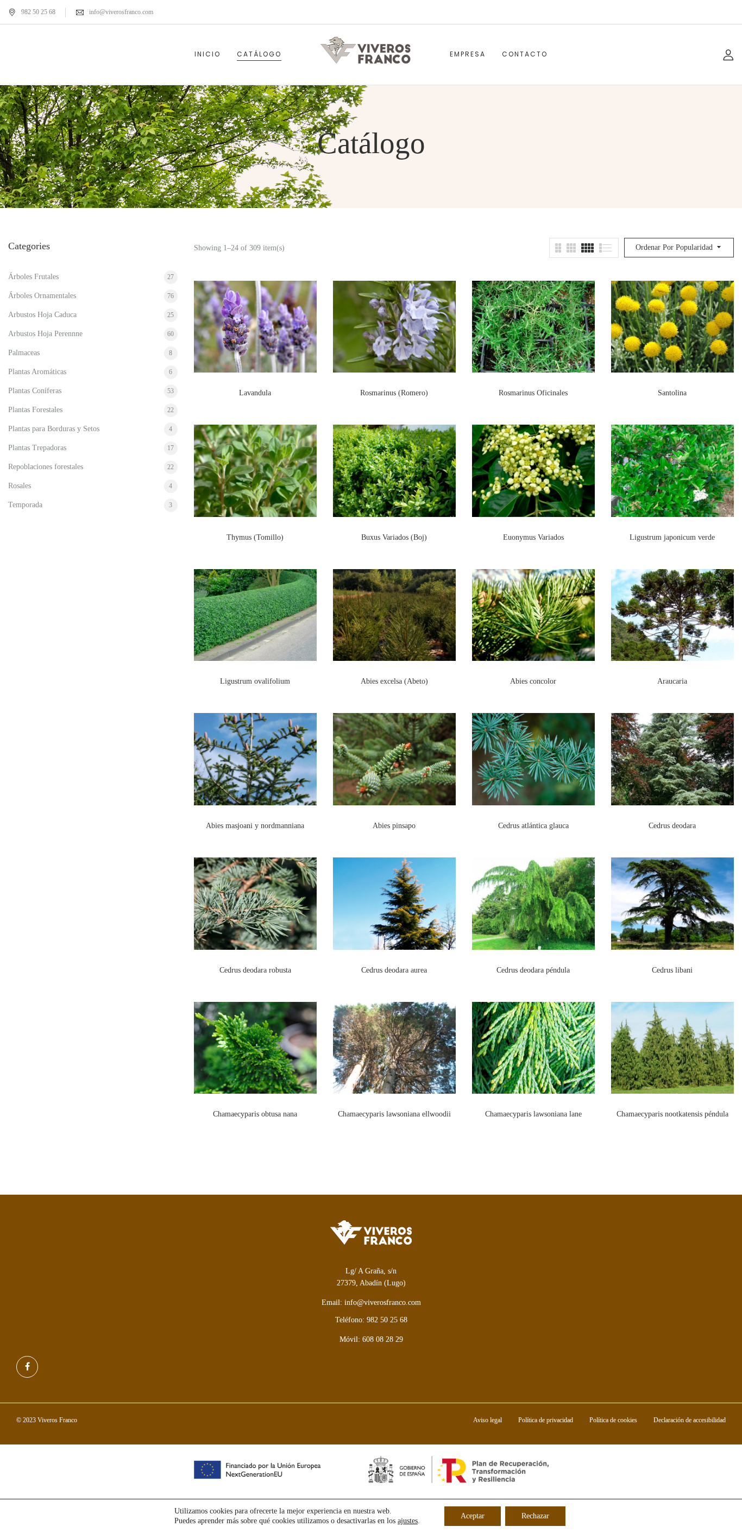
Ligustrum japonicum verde (672, 537)
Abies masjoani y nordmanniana (255, 826)
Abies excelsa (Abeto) (394, 681)
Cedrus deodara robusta (255, 970)
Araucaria (672, 681)
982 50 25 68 (38, 12)
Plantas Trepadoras (37, 448)
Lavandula (255, 393)
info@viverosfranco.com (121, 12)
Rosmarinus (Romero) (394, 393)
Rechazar (535, 1516)
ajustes (408, 1521)
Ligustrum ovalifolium (255, 681)
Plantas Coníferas (34, 391)
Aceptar (473, 1516)
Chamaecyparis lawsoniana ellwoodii (394, 1114)
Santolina (672, 393)
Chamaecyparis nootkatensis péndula (672, 1114)
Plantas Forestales (35, 410)
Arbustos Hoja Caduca (42, 315)
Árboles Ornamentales (42, 296)
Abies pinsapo (394, 826)
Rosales (19, 486)
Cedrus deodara (672, 826)
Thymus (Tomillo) (255, 537)
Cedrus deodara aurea (394, 970)
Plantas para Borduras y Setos (53, 429)
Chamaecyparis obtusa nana (255, 1114)
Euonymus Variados (533, 537)
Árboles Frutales (33, 277)
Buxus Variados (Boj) (394, 537)
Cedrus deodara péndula (533, 970)
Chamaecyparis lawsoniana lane (533, 1114)
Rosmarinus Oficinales (533, 393)
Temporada (25, 505)
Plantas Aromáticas (37, 372)
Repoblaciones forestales (45, 467)
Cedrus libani (672, 970)
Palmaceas (24, 353)
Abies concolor (533, 681)
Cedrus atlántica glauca (533, 826)
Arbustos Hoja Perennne (45, 334)
